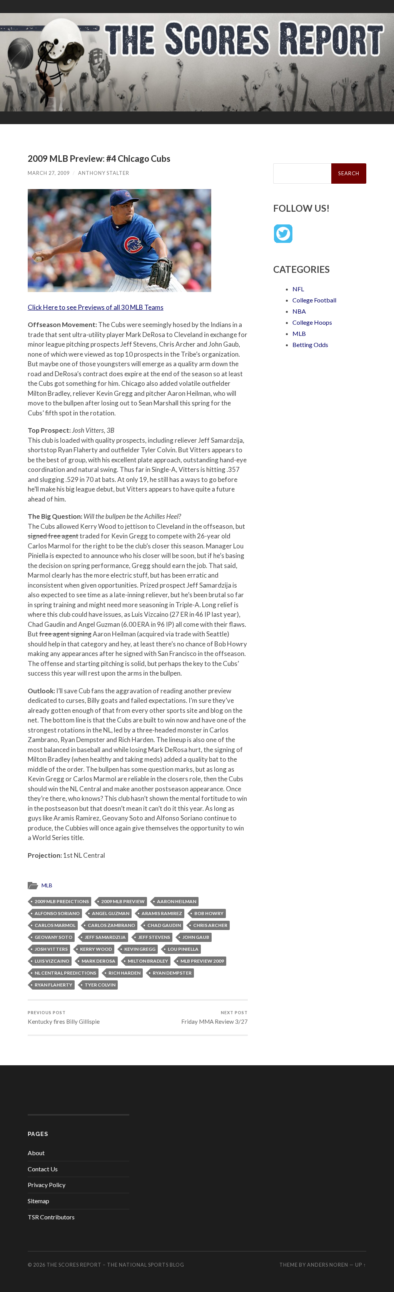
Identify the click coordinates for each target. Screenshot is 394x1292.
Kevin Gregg (139, 949)
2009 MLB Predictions (62, 901)
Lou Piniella (183, 949)
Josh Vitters (51, 949)
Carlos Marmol (55, 925)
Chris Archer (210, 925)
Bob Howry (209, 913)
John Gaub (195, 937)
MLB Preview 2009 (202, 961)
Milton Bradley (148, 961)
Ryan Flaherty (53, 985)
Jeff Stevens (154, 937)
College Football (314, 300)
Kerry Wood (96, 949)
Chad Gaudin (164, 925)
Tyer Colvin (100, 985)
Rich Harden (124, 973)
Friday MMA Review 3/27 (214, 1017)
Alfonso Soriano (57, 913)
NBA (299, 311)
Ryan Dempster (172, 973)
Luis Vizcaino (52, 961)
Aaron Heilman (176, 901)
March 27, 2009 (49, 173)
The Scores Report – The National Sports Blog (115, 1265)
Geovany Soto (53, 937)
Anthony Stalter (103, 173)
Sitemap (38, 1200)
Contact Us (43, 1168)
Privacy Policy (46, 1184)
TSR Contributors (51, 1217)
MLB (47, 885)
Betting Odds (310, 344)
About (36, 1152)
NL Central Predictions (65, 973)
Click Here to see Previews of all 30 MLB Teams (96, 307)
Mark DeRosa (98, 961)
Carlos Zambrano (111, 925)
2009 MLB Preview (123, 901)
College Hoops (312, 322)
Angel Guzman (110, 913)
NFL (298, 288)
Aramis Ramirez (162, 913)
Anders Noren (327, 1265)
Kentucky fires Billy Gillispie (64, 1017)
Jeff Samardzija (105, 937)
